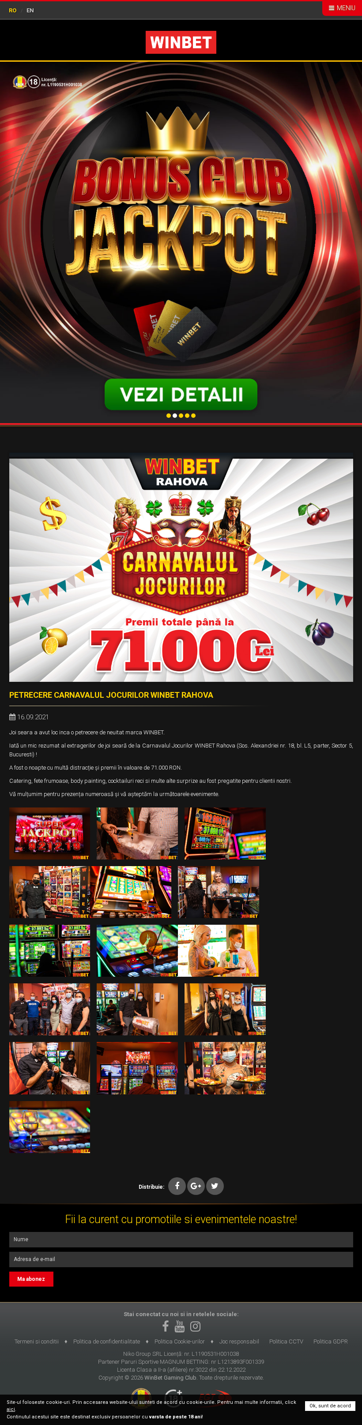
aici (11, 1409)
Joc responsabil (239, 1341)
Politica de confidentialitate (106, 1341)
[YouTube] (179, 1327)
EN (30, 10)
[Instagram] (195, 1327)
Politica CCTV (286, 1341)
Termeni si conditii (37, 1341)
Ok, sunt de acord (330, 1406)
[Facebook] (177, 1186)
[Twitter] (215, 1186)
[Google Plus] (196, 1186)
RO (12, 10)
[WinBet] (181, 42)
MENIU (345, 7)
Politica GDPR (330, 1341)
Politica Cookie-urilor (180, 1341)
